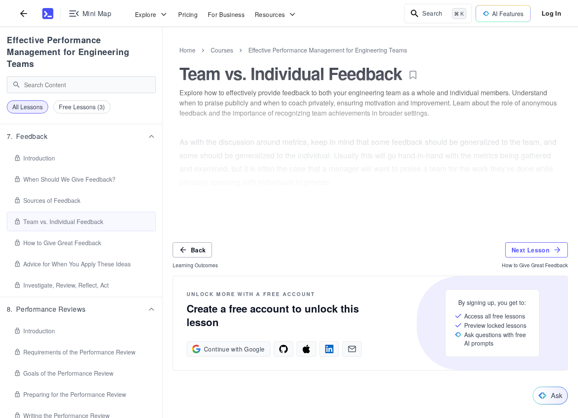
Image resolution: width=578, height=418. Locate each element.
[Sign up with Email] (352, 349)
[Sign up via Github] (283, 349)
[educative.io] (47, 13)
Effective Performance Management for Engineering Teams (68, 51)
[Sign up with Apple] (306, 349)
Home (187, 50)
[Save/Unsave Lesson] (413, 75)
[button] (81, 136)
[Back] (24, 13)
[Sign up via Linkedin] (329, 349)
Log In (551, 13)
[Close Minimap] (162, 59)
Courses (222, 50)
